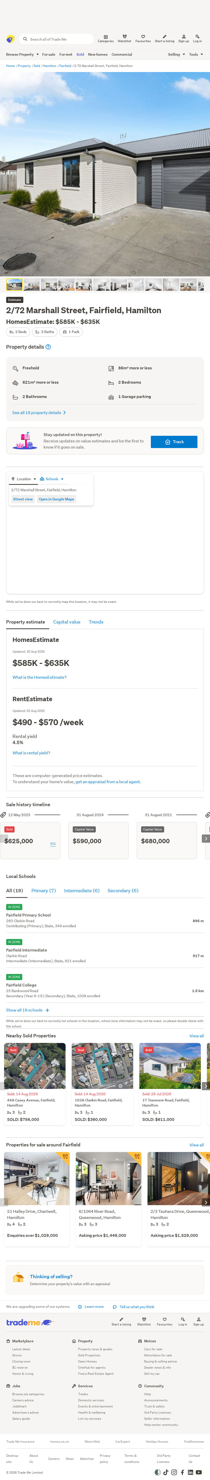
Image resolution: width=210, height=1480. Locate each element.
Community (154, 1385)
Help (147, 1394)
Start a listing (121, 1324)
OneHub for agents (92, 1367)
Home (11, 66)
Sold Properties (89, 1355)
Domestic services (91, 1400)
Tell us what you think (136, 1307)
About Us (33, 1458)
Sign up (183, 41)
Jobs (16, 1385)
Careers (54, 1458)
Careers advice (23, 1400)
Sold (80, 54)
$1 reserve (20, 1367)
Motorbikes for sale (158, 1355)
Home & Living (22, 1373)
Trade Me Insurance (20, 1441)
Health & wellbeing (91, 1412)
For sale (48, 54)
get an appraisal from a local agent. (108, 781)
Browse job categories (28, 1394)
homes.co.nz (59, 1441)
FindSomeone (194, 1441)
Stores (17, 1355)
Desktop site (12, 1458)
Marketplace (23, 1340)
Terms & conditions (131, 1458)
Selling (174, 54)
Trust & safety (154, 1406)
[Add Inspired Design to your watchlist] (134, 1159)
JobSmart (19, 1406)
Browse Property (20, 54)
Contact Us (194, 1458)
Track (178, 441)
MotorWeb (92, 1441)
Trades (83, 1394)
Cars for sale (153, 1349)
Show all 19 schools (24, 1010)
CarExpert (123, 1441)
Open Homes (87, 1361)
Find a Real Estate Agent (96, 1373)
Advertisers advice (25, 1412)
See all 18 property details (36, 412)
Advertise (87, 1458)
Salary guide (21, 1418)
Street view (23, 499)
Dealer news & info (157, 1367)
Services (85, 1385)
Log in (197, 41)
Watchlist (144, 1324)
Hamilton (50, 66)
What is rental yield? (31, 752)
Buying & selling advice (160, 1361)
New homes (98, 54)
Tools (194, 54)
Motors (150, 1340)
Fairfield (65, 66)
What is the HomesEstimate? (40, 677)
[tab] (23, 479)
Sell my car (152, 1373)
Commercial (122, 54)
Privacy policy (105, 1458)
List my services (89, 1418)
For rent (65, 54)
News (70, 1458)
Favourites (164, 1324)
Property (25, 66)
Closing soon (21, 1361)
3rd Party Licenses (157, 1412)
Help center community (161, 1425)
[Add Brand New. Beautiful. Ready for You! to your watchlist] (62, 1159)
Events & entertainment (95, 1406)
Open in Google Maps (56, 499)
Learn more (94, 1306)
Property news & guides (95, 1349)
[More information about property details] (48, 347)
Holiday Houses (157, 1441)
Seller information (157, 1418)
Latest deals (21, 1349)
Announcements (156, 1400)
